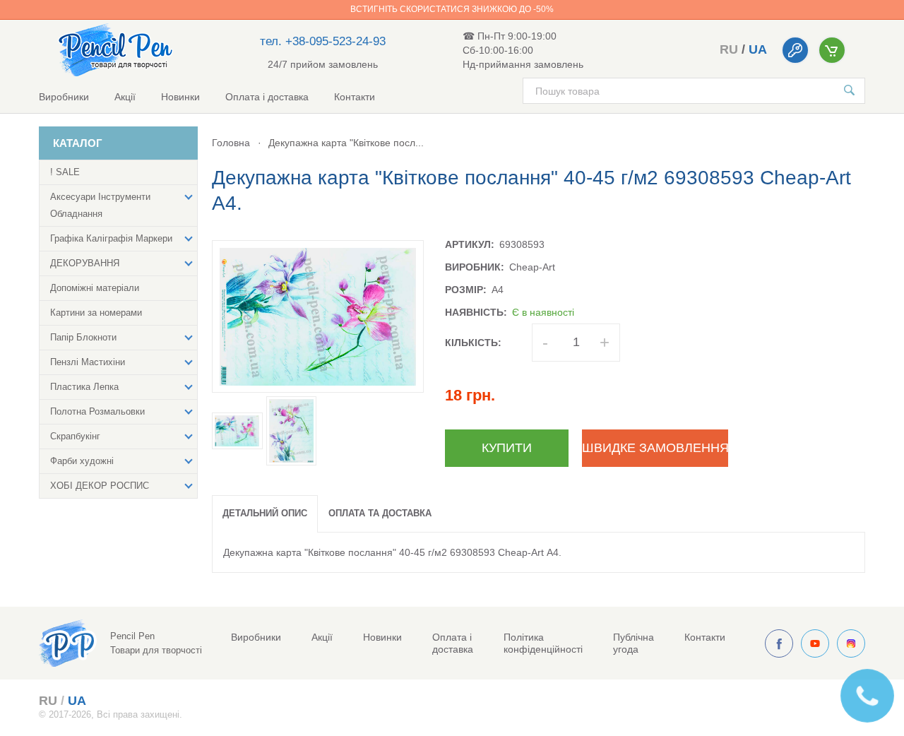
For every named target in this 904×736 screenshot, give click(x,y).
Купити (507, 448)
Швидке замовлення (655, 448)
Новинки (180, 96)
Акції (125, 96)
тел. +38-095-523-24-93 (323, 41)
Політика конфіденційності (543, 643)
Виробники (64, 96)
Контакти (354, 96)
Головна (231, 142)
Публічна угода (633, 643)
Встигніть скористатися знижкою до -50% (452, 9)
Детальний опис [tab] (264, 513)
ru (729, 49)
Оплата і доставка (267, 96)
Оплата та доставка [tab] (380, 513)
